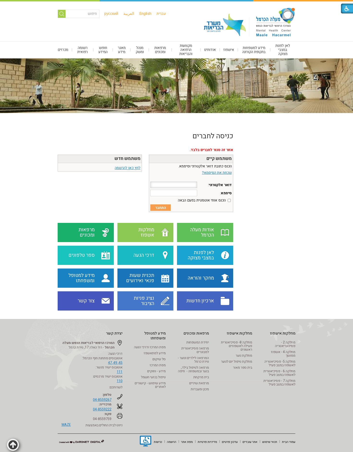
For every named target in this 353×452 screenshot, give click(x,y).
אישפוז (228, 49)
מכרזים (63, 49)
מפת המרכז (158, 365)
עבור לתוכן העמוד (176, 4)
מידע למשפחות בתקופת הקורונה (254, 50)
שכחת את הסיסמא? (217, 172)
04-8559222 (102, 409)
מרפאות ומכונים (160, 50)
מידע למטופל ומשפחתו (155, 335)
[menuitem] (161, 13)
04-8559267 (102, 399)
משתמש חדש (127, 158)
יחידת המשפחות (197, 342)
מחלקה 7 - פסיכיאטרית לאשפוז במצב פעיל (279, 382)
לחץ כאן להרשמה (127, 168)
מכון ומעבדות (200, 389)
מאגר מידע (122, 50)
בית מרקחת (201, 377)
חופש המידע (103, 50)
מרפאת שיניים (199, 383)
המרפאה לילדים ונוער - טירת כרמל (193, 359)
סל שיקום (159, 359)
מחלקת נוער (244, 355)
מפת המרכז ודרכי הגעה (150, 347)
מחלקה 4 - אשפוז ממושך (283, 353)
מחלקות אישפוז (282, 333)
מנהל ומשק (140, 50)
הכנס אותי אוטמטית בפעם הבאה (202, 200)
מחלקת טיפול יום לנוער (236, 361)
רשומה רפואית (82, 50)
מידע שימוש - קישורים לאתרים (150, 385)
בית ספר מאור (242, 367)
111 (119, 371)
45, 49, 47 (115, 362)
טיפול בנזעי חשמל (153, 377)
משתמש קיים (219, 158)
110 (119, 381)
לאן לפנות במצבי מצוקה (282, 49)
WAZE (66, 424)
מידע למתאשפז (155, 353)
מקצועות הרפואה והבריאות (185, 49)
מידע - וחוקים (156, 371)
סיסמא (226, 193)
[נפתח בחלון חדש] (145, 442)
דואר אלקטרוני (220, 185)
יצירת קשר (114, 333)
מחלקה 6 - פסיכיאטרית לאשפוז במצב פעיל (279, 373)
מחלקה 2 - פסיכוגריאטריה (285, 344)
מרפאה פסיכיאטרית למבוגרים (195, 350)
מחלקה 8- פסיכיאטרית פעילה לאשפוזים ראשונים (236, 346)
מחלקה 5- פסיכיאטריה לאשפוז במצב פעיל (279, 363)
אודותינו (210, 49)
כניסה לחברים (212, 136)
